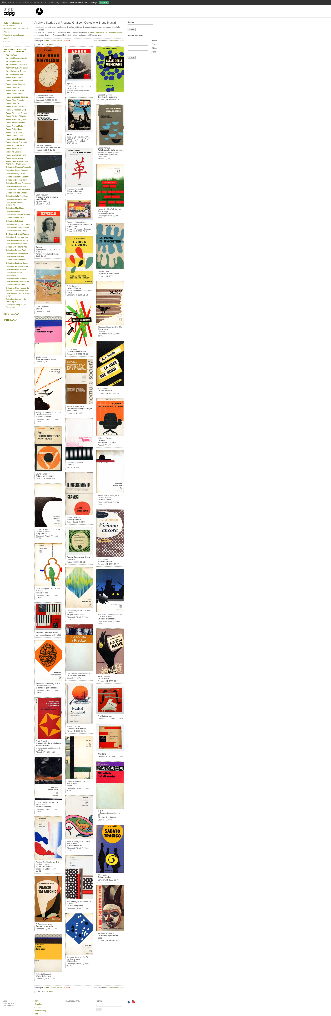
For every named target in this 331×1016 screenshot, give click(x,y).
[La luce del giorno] (79, 898)
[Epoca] (48, 244)
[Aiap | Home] (39, 16)
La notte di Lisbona (107, 619)
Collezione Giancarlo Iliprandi (18, 215)
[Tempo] (79, 131)
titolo (53, 41)
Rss (36, 1014)
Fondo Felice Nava (14, 129)
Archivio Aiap (11, 55)
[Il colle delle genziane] (110, 92)
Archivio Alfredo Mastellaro (17, 65)
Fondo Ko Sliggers (13, 152)
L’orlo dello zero (43, 976)
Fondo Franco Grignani (16, 119)
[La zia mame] (110, 673)
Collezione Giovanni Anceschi (18, 167)
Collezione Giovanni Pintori (17, 253)
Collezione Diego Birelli (15, 173)
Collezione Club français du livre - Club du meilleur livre (17, 289)
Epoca (39, 247)
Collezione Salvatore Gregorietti (14, 204)
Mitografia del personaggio (48, 147)
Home (36, 1001)
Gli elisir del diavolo (107, 817)
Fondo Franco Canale (15, 90)
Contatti (6, 41)
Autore (154, 40)
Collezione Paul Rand (15, 256)
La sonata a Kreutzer (76, 675)
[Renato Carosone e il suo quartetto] (79, 554)
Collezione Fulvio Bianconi (17, 170)
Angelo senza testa (75, 615)
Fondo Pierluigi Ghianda (16, 116)
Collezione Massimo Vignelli (17, 281)
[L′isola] (48, 304)
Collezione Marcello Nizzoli (17, 240)
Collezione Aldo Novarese (16, 244)
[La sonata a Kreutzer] (79, 670)
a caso (67, 41)
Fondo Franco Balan (14, 81)
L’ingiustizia (41, 534)
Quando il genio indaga (46, 688)
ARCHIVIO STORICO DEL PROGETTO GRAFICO (14, 50)
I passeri (101, 331)
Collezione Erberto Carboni (17, 177)
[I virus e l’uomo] (79, 283)
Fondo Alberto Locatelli (15, 123)
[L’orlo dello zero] (48, 971)
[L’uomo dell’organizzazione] (110, 435)
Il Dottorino (72, 961)
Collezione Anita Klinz (15, 218)
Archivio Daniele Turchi (15, 74)
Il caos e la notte (43, 417)
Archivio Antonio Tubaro (16, 71)
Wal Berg (102, 754)
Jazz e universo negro (46, 359)
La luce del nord (105, 391)
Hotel (69, 786)
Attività (6, 38)
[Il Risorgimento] (79, 514)
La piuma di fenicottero (108, 274)
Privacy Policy (40, 1010)
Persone (7, 32)
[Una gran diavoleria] (48, 92)
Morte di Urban (104, 500)
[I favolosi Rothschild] (79, 723)
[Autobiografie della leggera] (110, 145)
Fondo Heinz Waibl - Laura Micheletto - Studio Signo (17, 162)
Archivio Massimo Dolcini (16, 58)
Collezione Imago (13, 211)
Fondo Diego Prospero (15, 139)
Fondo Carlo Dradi (13, 103)
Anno (154, 52)
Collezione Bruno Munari (17, 234)
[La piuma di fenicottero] (110, 268)
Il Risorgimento (74, 519)
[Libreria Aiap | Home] (19, 12)
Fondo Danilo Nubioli (14, 136)
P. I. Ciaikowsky (105, 716)
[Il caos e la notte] (48, 409)
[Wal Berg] (110, 751)
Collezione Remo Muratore (17, 237)
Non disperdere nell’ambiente (15, 29)
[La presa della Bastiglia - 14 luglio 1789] (79, 219)
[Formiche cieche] (48, 799)
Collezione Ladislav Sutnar (17, 263)
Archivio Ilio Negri (13, 61)
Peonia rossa (42, 593)
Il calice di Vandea (44, 866)
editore (59, 41)
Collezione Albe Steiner (15, 260)
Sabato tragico (104, 877)
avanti (49, 45)
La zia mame (103, 678)
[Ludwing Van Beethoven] (48, 629)
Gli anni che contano (76, 351)
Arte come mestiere (45, 476)
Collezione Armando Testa (17, 266)
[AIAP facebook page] (129, 1003)
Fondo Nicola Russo (14, 149)
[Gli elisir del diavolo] (110, 808)
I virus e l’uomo (74, 288)
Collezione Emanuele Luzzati (18, 224)
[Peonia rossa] (48, 586)
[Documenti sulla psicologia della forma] (79, 403)
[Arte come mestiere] (48, 471)
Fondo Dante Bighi (13, 87)
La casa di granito (106, 213)
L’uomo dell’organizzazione (107, 441)
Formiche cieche (43, 807)
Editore (154, 48)
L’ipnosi (70, 465)
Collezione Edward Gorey (16, 199)
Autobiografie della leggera (110, 150)
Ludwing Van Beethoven (47, 632)
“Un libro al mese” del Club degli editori (106, 32)
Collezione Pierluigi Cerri (16, 186)
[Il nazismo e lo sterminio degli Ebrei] (48, 192)
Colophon (38, 1004)
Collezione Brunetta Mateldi (17, 228)
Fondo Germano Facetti (16, 110)
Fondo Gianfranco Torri (16, 155)
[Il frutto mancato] (79, 838)
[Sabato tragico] (110, 872)
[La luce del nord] (110, 386)
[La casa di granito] (110, 206)
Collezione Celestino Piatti (16, 247)
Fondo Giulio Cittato (14, 94)
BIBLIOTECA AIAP (11, 314)
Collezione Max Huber (15, 208)
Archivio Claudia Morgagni (17, 68)
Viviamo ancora (105, 561)
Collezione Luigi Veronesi (16, 278)
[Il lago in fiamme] (79, 186)
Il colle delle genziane (107, 97)
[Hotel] (79, 778)
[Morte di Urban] (110, 492)
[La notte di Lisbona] (110, 611)
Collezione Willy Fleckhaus (17, 196)
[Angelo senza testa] (79, 607)
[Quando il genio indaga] (48, 681)
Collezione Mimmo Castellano (18, 183)
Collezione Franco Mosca (16, 231)
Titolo (154, 44)
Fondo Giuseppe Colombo (17, 97)
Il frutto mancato (74, 846)
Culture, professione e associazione (12, 24)
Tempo (70, 134)
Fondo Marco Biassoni (15, 84)
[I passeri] (110, 324)
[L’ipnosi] (79, 460)
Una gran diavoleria (45, 97)
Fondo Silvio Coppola (15, 100)
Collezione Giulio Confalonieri (18, 190)
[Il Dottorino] (79, 954)
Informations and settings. (84, 2)
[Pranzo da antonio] (48, 921)
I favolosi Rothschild (76, 728)
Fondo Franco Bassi (14, 77)
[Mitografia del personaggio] (48, 142)
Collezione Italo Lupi (14, 221)
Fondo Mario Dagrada (15, 107)
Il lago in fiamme (74, 191)
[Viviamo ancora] (110, 556)
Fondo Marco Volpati (14, 158)
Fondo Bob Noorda (14, 132)
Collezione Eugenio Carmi (16, 180)
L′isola (39, 309)
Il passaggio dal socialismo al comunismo (48, 744)
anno (47, 41)
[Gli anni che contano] (79, 346)
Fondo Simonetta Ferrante (17, 113)
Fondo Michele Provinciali (16, 142)
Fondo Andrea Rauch (15, 145)
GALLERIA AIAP (10, 320)
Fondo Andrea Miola (14, 126)
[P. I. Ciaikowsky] (110, 713)
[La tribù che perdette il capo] (110, 930)
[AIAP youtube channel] (133, 1003)
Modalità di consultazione (13, 35)
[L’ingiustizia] (48, 526)
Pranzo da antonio (44, 926)
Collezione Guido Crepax (16, 193)
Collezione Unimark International (14, 274)
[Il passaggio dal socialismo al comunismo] (48, 738)
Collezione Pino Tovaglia (16, 269)
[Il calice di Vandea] (48, 859)
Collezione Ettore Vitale (15, 285)
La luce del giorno (75, 906)
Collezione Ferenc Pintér (16, 250)
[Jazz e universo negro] (48, 354)
